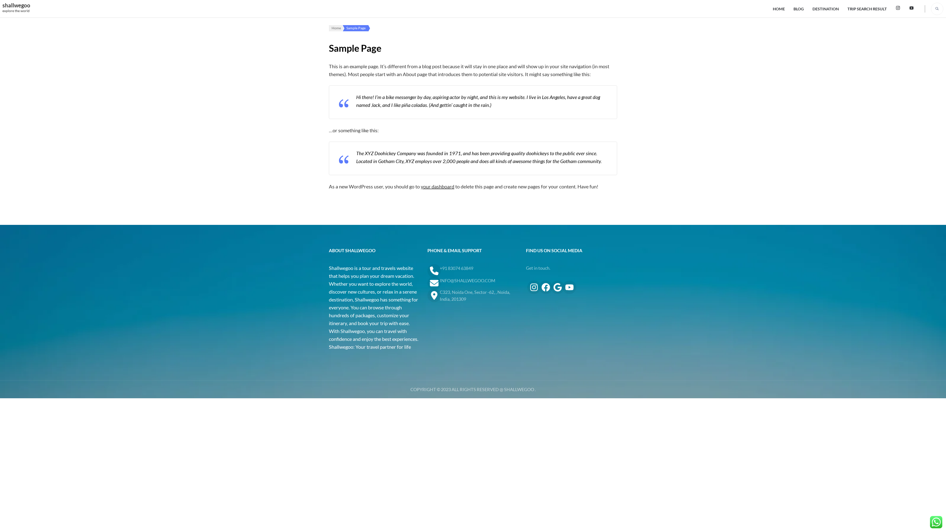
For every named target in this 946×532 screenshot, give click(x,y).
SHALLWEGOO (519, 389)
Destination (825, 8)
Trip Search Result (867, 8)
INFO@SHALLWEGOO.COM (467, 280)
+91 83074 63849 (456, 268)
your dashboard (437, 186)
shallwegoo (16, 5)
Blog (799, 8)
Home (779, 8)
